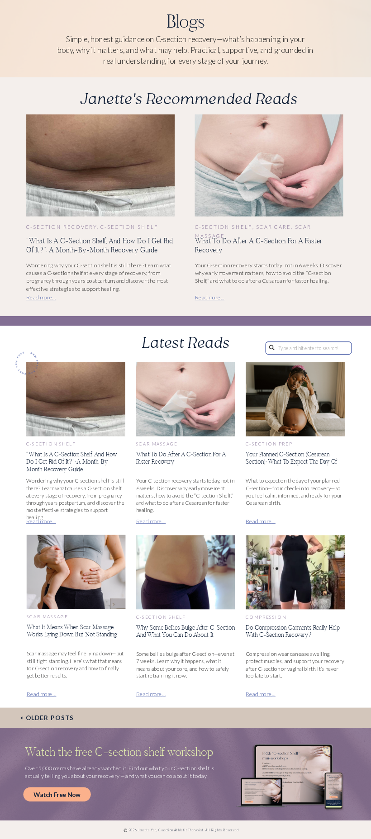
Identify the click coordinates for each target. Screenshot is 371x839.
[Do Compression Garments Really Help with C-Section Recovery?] (295, 573)
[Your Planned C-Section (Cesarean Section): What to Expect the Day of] (295, 399)
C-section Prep (269, 444)
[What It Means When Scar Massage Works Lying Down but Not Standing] (76, 572)
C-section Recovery (61, 227)
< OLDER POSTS (47, 717)
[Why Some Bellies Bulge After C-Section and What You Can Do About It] (185, 573)
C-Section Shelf (129, 227)
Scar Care (273, 227)
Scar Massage (157, 444)
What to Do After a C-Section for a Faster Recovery (259, 245)
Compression (266, 617)
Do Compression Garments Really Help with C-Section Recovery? (293, 631)
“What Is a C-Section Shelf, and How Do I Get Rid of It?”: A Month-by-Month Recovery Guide (99, 245)
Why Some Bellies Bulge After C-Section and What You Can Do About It (185, 631)
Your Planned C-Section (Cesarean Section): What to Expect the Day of (291, 457)
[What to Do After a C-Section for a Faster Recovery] (269, 165)
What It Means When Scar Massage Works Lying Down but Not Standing (72, 630)
